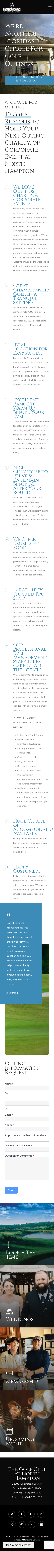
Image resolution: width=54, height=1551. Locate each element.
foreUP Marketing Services (28, 1540)
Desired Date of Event (18, 1145)
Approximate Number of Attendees (26, 1135)
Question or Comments (19, 1156)
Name (9, 1084)
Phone (9, 1125)
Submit (11, 1190)
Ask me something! (20, 1545)
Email (9, 1115)
